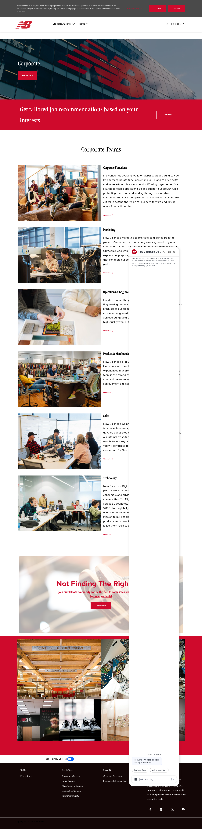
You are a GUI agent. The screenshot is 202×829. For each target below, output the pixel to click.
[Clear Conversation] (164, 252)
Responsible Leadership (114, 781)
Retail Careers (68, 781)
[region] (154, 515)
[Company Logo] (24, 25)
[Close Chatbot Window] (174, 252)
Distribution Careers (71, 791)
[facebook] (150, 809)
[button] (134, 8)
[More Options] (135, 779)
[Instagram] (161, 809)
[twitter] (172, 809)
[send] (172, 779)
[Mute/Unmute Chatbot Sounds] (169, 252)
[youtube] (183, 809)
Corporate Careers (71, 776)
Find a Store (26, 776)
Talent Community (70, 796)
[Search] (167, 24)
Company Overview (112, 776)
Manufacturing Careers (72, 786)
